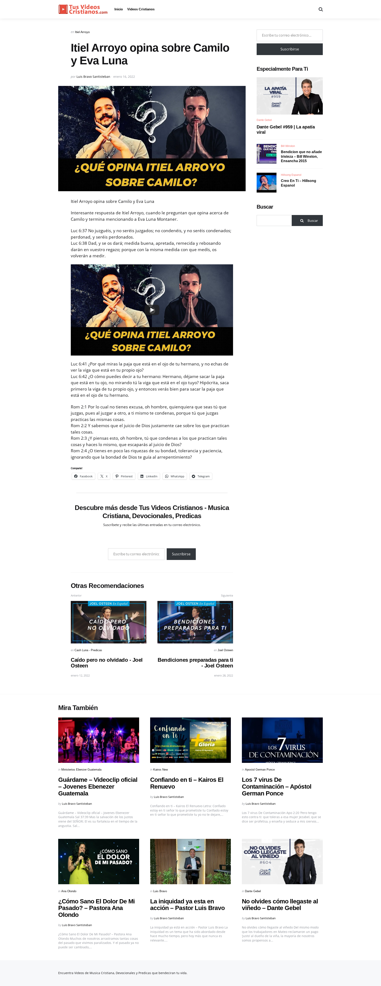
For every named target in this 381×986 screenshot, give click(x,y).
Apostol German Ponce (260, 769)
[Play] (151, 310)
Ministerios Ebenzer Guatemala (81, 769)
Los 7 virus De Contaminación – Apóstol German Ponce (276, 786)
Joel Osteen (225, 650)
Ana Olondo (68, 891)
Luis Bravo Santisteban (93, 76)
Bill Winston (288, 145)
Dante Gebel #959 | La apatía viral (286, 129)
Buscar (265, 206)
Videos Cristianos (141, 9)
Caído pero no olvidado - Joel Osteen (107, 663)
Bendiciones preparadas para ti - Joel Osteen (195, 663)
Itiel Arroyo (82, 32)
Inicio (118, 9)
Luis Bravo (160, 891)
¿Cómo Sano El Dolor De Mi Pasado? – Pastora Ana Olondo (96, 908)
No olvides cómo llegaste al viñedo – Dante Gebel (280, 905)
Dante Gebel (264, 120)
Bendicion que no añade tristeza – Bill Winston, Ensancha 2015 (301, 156)
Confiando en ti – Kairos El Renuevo (186, 783)
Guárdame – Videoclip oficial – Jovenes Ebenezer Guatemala (97, 786)
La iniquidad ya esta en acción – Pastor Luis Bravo (187, 905)
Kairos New (160, 769)
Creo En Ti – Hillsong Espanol (298, 183)
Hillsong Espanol (291, 174)
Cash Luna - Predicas (88, 650)
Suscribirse (181, 554)
